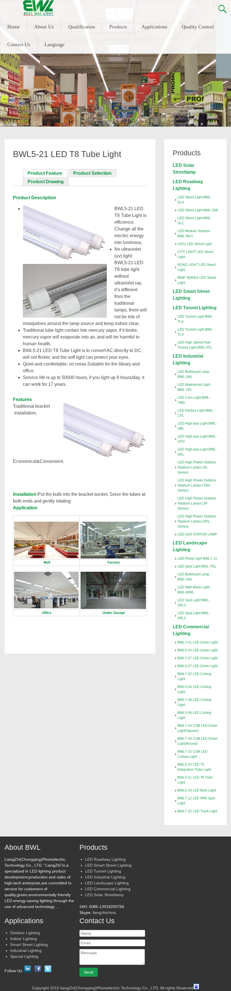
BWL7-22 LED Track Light (197, 811)
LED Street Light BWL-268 (197, 210)
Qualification (81, 27)
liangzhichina (104, 912)
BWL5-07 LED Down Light (197, 666)
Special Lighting (24, 956)
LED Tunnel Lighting (195, 307)
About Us (44, 27)
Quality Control (198, 27)
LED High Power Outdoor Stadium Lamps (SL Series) (196, 467)
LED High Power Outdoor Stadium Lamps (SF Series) (196, 503)
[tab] (45, 173)
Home (13, 27)
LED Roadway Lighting (105, 859)
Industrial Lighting (26, 950)
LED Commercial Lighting (107, 889)
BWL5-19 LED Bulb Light (196, 790)
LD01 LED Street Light (194, 244)
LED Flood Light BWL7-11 (197, 558)
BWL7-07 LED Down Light (197, 658)
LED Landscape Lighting (107, 883)
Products (118, 27)
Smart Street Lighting (29, 944)
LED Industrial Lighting (105, 877)
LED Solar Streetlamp (104, 895)
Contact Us (18, 44)
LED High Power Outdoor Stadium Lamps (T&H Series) (196, 485)
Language (55, 44)
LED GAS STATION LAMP (197, 534)
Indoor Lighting (23, 938)
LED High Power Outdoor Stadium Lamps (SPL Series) (196, 521)
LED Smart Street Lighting (108, 865)
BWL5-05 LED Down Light (197, 650)
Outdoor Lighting (25, 933)
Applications (154, 27)
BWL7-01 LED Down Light (197, 642)
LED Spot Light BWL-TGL (196, 566)
